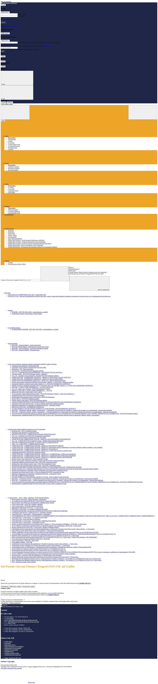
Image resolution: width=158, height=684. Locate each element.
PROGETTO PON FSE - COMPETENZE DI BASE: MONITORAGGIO (34, 434)
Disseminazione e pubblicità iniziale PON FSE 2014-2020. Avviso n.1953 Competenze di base (39, 483)
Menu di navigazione (103, 290)
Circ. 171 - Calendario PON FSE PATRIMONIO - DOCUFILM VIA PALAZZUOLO (37, 372)
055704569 (10, 618)
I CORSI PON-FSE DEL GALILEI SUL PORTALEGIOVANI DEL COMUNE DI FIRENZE (39, 511)
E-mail (20, 42)
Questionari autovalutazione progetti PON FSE (25, 366)
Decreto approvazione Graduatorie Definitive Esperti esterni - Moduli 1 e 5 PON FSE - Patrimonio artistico (43, 382)
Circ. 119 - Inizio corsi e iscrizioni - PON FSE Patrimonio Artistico (31, 389)
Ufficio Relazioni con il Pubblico (13, 646)
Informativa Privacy (10, 645)
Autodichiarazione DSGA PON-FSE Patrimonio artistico (28, 395)
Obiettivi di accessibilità (11, 650)
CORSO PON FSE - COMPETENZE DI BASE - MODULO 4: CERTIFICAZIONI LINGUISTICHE (42, 457)
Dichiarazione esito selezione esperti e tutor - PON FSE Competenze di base (34, 464)
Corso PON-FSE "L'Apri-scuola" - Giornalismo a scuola (28, 522)
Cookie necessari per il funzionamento (12, 599)
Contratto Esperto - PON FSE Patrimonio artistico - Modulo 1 (29, 374)
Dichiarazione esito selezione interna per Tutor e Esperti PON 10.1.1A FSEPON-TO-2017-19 (39, 550)
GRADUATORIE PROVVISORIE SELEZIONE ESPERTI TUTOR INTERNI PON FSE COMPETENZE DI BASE (47, 467)
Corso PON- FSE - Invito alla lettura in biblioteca (26, 519)
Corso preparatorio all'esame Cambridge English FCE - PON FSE (31, 539)
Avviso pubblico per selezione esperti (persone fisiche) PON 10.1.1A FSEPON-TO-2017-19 (38, 549)
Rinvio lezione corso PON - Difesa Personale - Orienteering (29, 499)
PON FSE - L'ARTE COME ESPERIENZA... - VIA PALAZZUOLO (32, 387)
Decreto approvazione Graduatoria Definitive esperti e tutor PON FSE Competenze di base (38, 460)
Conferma (9, 102)
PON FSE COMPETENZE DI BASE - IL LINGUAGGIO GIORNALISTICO (35, 442)
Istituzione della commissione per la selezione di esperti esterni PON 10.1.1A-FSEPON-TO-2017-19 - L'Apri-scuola (45, 535)
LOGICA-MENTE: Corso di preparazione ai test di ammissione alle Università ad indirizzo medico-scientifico (43, 553)
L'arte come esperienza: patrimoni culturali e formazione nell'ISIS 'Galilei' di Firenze (32, 364)
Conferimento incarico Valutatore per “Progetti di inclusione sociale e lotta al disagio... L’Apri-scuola (41, 545)
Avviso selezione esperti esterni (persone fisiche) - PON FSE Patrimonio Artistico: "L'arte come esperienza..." (43, 394)
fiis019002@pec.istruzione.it (23, 622)
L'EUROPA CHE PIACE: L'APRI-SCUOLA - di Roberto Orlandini (32, 512)
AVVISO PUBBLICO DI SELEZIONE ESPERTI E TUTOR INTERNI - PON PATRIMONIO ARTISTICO (44, 408)
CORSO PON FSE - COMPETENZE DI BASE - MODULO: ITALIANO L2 (35, 449)
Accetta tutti (28, 586)
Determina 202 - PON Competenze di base (24, 431)
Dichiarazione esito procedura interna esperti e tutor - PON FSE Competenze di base (36, 465)
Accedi (3, 5)
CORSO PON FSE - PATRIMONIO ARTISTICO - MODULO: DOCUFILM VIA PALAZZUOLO (41, 377)
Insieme (10, 310)
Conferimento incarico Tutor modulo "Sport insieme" (27, 313)
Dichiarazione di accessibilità (12, 648)
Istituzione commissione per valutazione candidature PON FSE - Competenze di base (36, 474)
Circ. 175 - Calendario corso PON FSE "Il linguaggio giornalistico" (31, 436)
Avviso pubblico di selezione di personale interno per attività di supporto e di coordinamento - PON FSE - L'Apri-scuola (46, 525)
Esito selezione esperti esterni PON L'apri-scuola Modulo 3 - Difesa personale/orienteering (38, 530)
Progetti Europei (74, 269)
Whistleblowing (9, 651)
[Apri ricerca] (142, 112)
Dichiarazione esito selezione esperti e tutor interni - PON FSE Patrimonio (33, 397)
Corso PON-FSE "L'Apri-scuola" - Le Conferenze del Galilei (29, 517)
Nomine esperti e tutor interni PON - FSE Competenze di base (30, 459)
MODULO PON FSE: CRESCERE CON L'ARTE (27, 392)
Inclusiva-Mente (13, 343)
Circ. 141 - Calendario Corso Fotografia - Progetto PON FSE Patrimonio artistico (35, 375)
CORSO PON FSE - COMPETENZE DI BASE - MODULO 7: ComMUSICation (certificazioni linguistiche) (44, 454)
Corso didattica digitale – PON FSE (22, 542)
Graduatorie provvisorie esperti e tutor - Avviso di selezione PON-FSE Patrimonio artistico (38, 403)
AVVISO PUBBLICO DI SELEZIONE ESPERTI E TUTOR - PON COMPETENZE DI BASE (40, 477)
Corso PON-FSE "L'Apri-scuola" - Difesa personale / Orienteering (31, 514)
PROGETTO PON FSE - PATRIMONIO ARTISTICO (28, 407)
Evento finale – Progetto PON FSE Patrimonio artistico (28, 371)
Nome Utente (22, 14)
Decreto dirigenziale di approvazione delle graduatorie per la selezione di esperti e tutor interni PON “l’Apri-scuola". (45, 557)
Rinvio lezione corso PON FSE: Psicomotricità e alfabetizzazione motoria (33, 502)
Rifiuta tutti (15, 586)
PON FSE (72, 270)
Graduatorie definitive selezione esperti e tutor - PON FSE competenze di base (34, 462)
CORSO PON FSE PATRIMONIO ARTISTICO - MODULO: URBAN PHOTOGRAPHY (39, 380)
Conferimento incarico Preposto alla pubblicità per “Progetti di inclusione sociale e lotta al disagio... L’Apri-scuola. (45, 544)
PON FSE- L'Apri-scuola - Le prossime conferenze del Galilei (30, 509)
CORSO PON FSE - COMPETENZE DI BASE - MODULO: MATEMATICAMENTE (38, 446)
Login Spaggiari (48, 46)
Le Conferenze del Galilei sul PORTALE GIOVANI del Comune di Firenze (34, 501)
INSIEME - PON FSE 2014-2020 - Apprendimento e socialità (30, 312)
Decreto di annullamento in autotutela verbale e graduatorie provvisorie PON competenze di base (40, 470)
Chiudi (3, 56)
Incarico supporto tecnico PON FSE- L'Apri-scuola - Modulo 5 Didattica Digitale (35, 527)
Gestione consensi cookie (11, 653)
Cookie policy (8, 641)
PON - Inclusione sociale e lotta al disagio (24, 562)
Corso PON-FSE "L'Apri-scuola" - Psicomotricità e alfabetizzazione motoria (34, 521)
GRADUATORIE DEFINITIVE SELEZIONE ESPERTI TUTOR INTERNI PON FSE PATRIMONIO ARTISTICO (46, 402)
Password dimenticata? (7, 19)
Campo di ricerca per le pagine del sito (12, 280)
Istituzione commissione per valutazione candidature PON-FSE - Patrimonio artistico (36, 405)
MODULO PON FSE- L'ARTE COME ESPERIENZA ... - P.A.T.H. (32, 390)
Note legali (7, 643)
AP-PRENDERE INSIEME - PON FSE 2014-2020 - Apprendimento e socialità (35, 329)
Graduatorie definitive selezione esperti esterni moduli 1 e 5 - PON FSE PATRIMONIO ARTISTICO (41, 384)
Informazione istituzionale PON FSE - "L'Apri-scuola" (27, 507)
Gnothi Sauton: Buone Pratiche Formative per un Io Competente (88, 272)
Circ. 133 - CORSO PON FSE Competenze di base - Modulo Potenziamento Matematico (37, 441)
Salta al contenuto (6, 1)
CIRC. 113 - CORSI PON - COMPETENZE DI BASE (28, 444)
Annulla (3, 102)
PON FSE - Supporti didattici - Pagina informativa (26, 345)
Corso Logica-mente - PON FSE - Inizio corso (25, 540)
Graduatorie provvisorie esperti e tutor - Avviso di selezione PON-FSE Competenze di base (38, 472)
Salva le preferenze (15, 603)
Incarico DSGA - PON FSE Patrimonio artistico (25, 399)
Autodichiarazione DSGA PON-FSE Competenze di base (28, 452)
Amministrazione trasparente (12, 655)
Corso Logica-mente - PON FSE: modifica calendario (27, 504)
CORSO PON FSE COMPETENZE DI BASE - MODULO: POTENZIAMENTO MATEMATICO (41, 439)
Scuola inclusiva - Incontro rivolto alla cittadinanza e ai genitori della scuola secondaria (37, 555)
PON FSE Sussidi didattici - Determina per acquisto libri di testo (30, 347)
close (2, 120)
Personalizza (4, 586)
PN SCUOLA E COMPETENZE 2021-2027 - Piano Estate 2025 (27, 294)
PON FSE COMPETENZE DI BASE (23, 475)
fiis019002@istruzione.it (23, 620)
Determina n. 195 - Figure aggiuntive (22, 369)
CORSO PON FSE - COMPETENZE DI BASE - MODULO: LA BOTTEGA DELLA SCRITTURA (42, 450)
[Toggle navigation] (15, 112)
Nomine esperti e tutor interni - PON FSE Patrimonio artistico (29, 400)
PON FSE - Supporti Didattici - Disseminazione (25, 350)
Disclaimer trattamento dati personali (11, 668)
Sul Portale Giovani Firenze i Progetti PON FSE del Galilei (29, 367)
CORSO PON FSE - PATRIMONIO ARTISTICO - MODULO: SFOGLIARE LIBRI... (37, 379)
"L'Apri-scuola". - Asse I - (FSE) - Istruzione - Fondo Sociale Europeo (28, 498)
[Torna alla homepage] (79, 104)
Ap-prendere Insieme (14, 328)
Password (21, 16)
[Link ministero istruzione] (9, 3)
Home (71, 267)
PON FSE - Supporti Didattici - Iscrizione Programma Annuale (30, 348)
